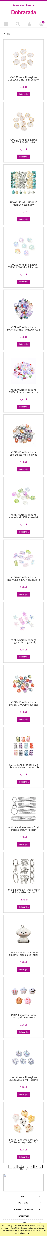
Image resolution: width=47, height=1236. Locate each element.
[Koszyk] (41, 24)
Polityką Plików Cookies (17, 1228)
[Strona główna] (23, 12)
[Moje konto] (29, 24)
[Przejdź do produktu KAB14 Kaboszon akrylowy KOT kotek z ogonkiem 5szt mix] (23, 1121)
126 (21, 1169)
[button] (6, 24)
